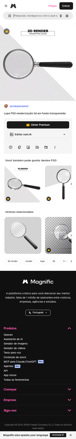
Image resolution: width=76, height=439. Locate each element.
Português (38, 312)
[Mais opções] (54, 147)
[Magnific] (38, 282)
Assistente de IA (13, 339)
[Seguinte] (71, 184)
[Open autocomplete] (8, 15)
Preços (52, 6)
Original (23, 31)
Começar (10, 389)
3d (53, 261)
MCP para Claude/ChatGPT (23, 361)
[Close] (70, 435)
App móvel (10, 375)
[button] (38, 313)
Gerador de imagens (15, 343)
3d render (13, 261)
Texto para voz (12, 352)
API (6, 370)
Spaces (8, 334)
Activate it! (58, 434)
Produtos (10, 328)
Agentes (12, 366)
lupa (42, 261)
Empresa (10, 400)
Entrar (66, 6)
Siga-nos (10, 410)
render (28, 261)
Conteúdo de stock (15, 357)
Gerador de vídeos (14, 348)
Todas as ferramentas (16, 379)
